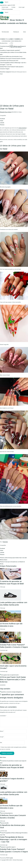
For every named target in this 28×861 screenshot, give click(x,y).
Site (1, 742)
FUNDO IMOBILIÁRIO (16, 41)
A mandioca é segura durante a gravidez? (10, 50)
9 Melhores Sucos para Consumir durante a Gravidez (13, 58)
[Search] (1, 2)
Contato (13, 7)
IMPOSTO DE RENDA (16, 47)
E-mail (2, 736)
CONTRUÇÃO (19, 39)
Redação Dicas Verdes (5, 112)
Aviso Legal (21, 7)
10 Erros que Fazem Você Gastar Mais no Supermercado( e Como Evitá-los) (13, 679)
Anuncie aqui (5, 7)
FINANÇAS (16, 32)
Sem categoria (6, 71)
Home (1, 71)
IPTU (12, 43)
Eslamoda (5, 541)
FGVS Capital (9, 857)
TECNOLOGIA (5, 32)
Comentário (3, 715)
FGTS (3, 39)
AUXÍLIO (10, 39)
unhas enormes (22, 128)
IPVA (12, 45)
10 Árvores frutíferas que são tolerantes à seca (11, 56)
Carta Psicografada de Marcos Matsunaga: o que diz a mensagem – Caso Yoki (13, 839)
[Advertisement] (14, 90)
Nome (2, 731)
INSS (24, 32)
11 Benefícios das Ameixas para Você (9, 60)
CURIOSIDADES (6, 41)
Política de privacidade (7, 9)
